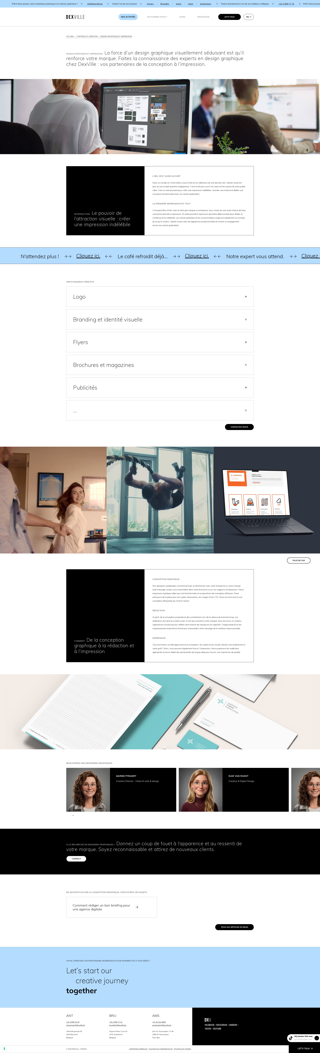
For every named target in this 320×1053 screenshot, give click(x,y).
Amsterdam (122, 4)
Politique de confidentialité (160, 1049)
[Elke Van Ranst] (200, 790)
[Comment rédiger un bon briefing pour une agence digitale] (111, 907)
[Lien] (160, 977)
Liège (107, 4)
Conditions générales (138, 1049)
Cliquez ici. (19, 256)
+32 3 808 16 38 (72, 1022)
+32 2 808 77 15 (203, 4)
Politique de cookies (182, 1049)
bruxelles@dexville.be (117, 1025)
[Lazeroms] (266, 500)
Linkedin (233, 1025)
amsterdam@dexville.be (161, 1025)
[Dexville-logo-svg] (75, 17)
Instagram (221, 1025)
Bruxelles (81, 4)
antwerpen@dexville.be (75, 1025)
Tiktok (208, 1028)
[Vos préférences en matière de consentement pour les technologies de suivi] (4, 1048)
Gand (95, 4)
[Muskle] (160, 500)
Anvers (67, 4)
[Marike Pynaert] (88, 790)
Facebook (209, 1025)
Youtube (217, 1028)
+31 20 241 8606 (159, 1022)
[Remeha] (53, 500)
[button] (248, 17)
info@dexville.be (11, 4)
